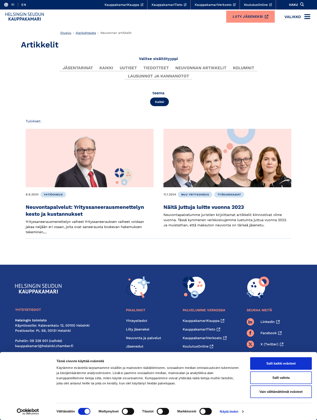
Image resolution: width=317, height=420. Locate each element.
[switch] (128, 411)
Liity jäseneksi (248, 16)
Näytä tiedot (229, 411)
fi (13, 5)
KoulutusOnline (196, 346)
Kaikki (106, 67)
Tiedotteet (156, 67)
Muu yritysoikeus (195, 194)
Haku (293, 5)
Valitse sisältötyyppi (158, 58)
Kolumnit (243, 67)
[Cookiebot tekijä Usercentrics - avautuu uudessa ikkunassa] (28, 411)
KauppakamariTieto (199, 329)
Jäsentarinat (78, 67)
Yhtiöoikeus (53, 194)
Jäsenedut (134, 346)
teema (158, 93)
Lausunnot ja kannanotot (158, 76)
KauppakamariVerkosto (202, 338)
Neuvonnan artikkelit (200, 67)
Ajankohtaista (86, 33)
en (23, 5)
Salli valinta (281, 377)
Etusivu (65, 33)
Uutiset (128, 67)
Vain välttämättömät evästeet (281, 391)
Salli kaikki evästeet (281, 363)
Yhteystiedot (136, 321)
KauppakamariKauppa (201, 321)
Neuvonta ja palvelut (143, 338)
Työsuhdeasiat (229, 194)
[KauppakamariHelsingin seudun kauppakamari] (24, 16)
